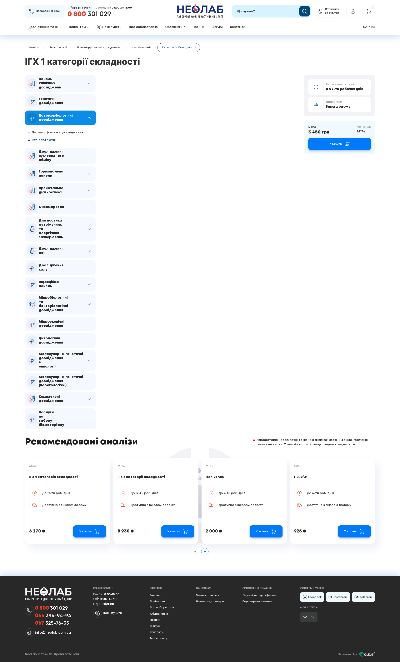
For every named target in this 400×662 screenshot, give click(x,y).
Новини (198, 27)
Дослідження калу (51, 267)
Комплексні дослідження (51, 399)
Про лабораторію (143, 27)
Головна (155, 595)
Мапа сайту (158, 638)
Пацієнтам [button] (77, 27)
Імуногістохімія (141, 48)
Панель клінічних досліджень (50, 83)
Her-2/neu (215, 477)
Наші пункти (112, 613)
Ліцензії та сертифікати (259, 595)
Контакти (237, 27)
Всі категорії (58, 48)
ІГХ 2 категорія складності (53, 477)
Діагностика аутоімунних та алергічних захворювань (51, 229)
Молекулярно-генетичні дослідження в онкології (61, 360)
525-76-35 (52, 623)
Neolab (34, 48)
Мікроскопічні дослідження (51, 323)
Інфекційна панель (49, 284)
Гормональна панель (51, 173)
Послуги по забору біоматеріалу (51, 419)
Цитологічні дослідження (51, 340)
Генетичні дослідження (51, 101)
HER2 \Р (300, 477)
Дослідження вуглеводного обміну (51, 156)
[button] (89, 83)
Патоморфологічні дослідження (98, 48)
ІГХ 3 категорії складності (141, 477)
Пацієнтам (157, 601)
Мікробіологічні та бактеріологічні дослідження (53, 304)
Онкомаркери (51, 207)
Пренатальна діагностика (51, 190)
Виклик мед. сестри (210, 601)
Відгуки (217, 27)
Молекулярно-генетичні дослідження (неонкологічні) (61, 381)
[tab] (195, 551)
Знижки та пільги (207, 595)
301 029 (89, 14)
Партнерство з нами (257, 601)
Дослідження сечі (51, 250)
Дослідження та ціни (44, 27)
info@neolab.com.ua (53, 632)
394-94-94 (53, 616)
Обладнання (175, 27)
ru (373, 27)
